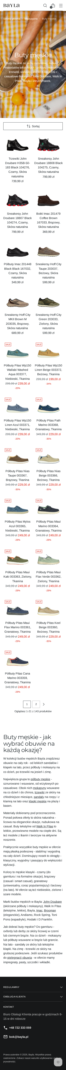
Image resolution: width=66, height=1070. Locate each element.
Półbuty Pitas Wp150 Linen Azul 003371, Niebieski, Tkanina (17, 425)
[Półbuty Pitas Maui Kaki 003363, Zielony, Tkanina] (17, 557)
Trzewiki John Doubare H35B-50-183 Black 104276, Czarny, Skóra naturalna (17, 167)
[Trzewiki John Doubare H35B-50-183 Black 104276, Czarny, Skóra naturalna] (17, 143)
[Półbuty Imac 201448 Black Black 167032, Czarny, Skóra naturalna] (17, 249)
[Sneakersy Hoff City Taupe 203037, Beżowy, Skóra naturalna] (48, 249)
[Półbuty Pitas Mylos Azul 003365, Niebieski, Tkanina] (17, 507)
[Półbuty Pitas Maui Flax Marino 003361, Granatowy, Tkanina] (17, 608)
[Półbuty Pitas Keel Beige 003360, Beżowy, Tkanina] (48, 608)
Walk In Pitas (44, 826)
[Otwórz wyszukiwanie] (45, 5)
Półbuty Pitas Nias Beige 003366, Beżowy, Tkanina (48, 475)
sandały (39, 796)
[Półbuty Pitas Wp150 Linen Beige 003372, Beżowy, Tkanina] (48, 350)
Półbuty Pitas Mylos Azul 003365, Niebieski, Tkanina (17, 526)
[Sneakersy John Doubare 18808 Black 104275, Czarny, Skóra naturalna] (48, 143)
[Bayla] (11, 5)
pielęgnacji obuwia (19, 957)
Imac (39, 910)
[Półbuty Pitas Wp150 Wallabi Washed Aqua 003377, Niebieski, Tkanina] (17, 350)
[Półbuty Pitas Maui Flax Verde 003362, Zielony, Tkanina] (48, 557)
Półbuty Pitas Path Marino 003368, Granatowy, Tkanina (48, 425)
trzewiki (40, 792)
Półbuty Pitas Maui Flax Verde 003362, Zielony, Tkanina (48, 576)
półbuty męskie (40, 779)
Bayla (31, 1054)
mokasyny (39, 788)
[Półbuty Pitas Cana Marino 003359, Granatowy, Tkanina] (17, 658)
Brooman (50, 910)
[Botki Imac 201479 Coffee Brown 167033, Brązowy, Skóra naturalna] (48, 198)
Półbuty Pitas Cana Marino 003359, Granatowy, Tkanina (17, 678)
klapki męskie (38, 801)
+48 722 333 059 (20, 1027)
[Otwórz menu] (61, 5)
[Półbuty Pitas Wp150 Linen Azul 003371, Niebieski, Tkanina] (17, 405)
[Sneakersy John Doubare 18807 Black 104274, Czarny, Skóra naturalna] (17, 198)
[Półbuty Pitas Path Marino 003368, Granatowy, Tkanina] (48, 405)
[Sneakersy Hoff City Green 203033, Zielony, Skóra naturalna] (48, 300)
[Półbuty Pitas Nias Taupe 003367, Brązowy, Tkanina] (17, 456)
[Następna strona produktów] (43, 704)
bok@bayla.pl (18, 1036)
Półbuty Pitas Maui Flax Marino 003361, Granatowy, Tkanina (17, 627)
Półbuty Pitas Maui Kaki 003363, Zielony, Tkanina (17, 576)
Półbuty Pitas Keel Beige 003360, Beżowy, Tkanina (48, 627)
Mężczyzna (31, 18)
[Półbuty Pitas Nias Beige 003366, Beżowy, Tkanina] (48, 456)
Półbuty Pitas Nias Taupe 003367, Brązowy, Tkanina (18, 475)
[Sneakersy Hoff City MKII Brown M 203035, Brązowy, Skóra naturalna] (17, 300)
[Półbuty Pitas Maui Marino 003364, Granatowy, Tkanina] (48, 507)
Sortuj (36, 126)
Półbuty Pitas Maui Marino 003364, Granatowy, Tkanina (48, 526)
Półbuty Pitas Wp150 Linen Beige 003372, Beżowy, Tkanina (48, 370)
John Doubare (52, 901)
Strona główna (11, 18)
